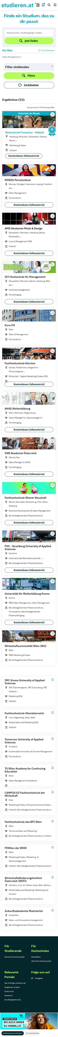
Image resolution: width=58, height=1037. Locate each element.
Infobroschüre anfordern (13, 1033)
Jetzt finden (31, 41)
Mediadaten (36, 957)
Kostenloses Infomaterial (23, 155)
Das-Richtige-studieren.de (15, 983)
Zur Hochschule (32, 1033)
